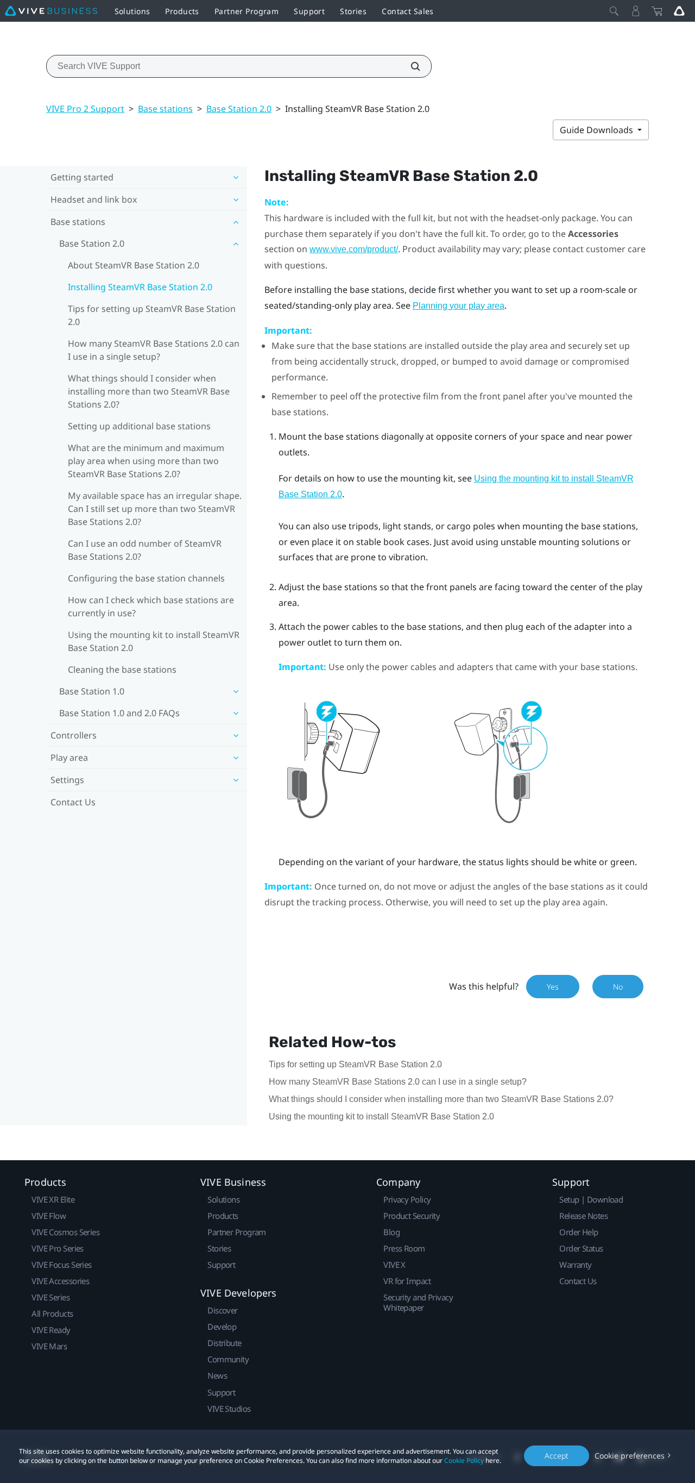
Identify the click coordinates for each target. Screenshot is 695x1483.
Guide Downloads (597, 130)
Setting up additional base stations (139, 426)
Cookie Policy (464, 1460)
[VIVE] (51, 10)
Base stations (165, 109)
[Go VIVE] (679, 11)
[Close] (614, 11)
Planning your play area (458, 305)
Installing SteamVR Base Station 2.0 (140, 287)
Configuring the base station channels (146, 578)
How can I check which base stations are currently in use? (151, 606)
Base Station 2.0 (238, 109)
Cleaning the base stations (122, 669)
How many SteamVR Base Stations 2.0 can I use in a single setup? (153, 349)
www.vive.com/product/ (353, 249)
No (618, 986)
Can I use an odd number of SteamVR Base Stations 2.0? (145, 549)
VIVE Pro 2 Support (85, 109)
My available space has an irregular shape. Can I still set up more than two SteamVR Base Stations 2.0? (155, 509)
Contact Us (73, 802)
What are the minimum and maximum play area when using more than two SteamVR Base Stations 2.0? (146, 461)
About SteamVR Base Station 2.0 (133, 265)
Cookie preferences (630, 1455)
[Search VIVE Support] (409, 66)
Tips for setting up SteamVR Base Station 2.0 (152, 315)
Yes (553, 986)
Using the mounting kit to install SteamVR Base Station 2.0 (153, 641)
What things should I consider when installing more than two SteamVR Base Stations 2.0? (149, 391)
